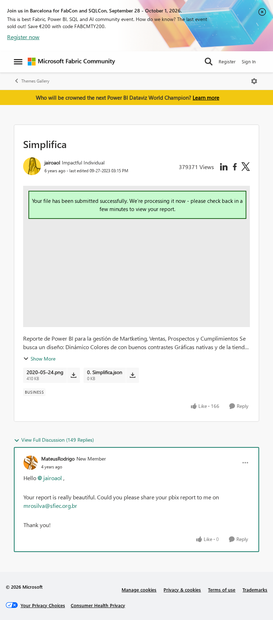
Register (227, 61)
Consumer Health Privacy (98, 605)
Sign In (249, 61)
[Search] (208, 61)
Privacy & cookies (182, 590)
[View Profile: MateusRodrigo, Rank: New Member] (30, 463)
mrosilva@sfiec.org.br (50, 505)
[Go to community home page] (71, 61)
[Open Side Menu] (18, 61)
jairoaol (52, 162)
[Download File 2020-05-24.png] (73, 375)
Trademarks (254, 590)
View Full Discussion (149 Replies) (57, 439)
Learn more (206, 97)
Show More (43, 358)
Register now (23, 37)
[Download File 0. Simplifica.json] (132, 375)
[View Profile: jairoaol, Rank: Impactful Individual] (32, 166)
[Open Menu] (254, 81)
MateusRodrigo (58, 458)
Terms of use (221, 590)
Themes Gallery (35, 81)
